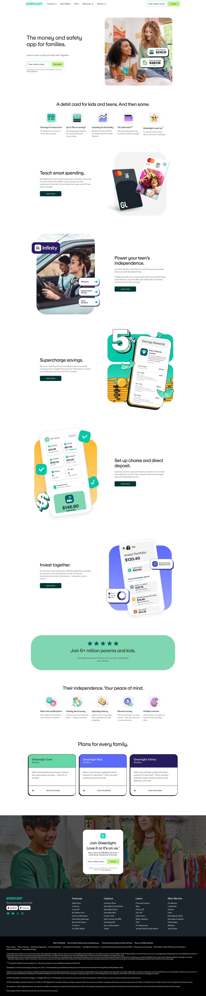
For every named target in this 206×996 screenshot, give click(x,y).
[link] (50, 193)
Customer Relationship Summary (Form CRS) (116, 947)
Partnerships (172, 922)
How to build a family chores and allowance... (83, 943)
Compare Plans (110, 903)
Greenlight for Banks (176, 919)
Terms (149, 973)
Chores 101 (140, 909)
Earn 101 (139, 913)
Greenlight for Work (175, 916)
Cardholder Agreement (39, 947)
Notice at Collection (13, 949)
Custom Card (109, 916)
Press (170, 913)
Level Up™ (76, 909)
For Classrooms (142, 925)
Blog (137, 906)
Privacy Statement (32, 71)
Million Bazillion (142, 919)
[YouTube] (13, 913)
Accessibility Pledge (29, 949)
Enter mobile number (156, 4)
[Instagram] (22, 913)
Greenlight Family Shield (113, 906)
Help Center (140, 916)
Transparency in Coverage (143, 947)
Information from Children (72, 947)
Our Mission (172, 903)
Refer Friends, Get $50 (112, 919)
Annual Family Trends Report (147, 928)
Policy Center (11, 947)
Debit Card (76, 903)
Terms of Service (23, 947)
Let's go (173, 4)
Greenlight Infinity (110, 909)
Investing (75, 906)
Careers (171, 909)
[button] (163, 4)
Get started (57, 64)
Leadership (172, 906)
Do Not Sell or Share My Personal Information (169, 947)
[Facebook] (8, 913)
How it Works (65, 4)
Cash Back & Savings (80, 919)
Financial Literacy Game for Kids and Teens (117, 943)
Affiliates (171, 925)
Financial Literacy (143, 903)
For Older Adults (78, 928)
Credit (106, 928)
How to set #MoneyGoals (144, 943)
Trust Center (172, 928)
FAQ (137, 922)
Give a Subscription (111, 925)
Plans (76, 4)
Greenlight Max (110, 913)
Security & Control (79, 922)
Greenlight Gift (109, 922)
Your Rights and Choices (91, 947)
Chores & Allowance (80, 916)
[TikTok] (18, 913)
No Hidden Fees (78, 913)
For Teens (75, 925)
